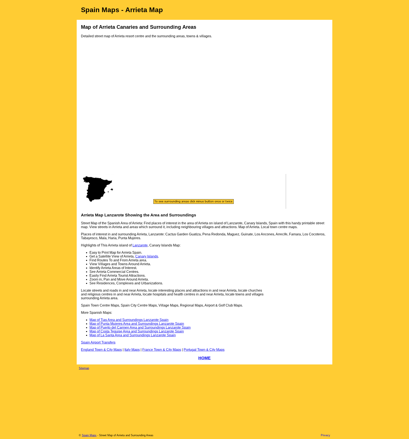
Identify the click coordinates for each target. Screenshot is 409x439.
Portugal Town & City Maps (204, 349)
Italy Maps (132, 349)
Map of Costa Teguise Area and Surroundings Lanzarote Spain (136, 331)
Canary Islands (146, 256)
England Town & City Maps (101, 349)
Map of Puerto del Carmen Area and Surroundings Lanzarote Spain (140, 327)
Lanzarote (140, 245)
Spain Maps (89, 435)
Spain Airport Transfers (98, 342)
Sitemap (84, 368)
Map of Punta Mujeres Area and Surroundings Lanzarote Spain (136, 323)
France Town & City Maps (161, 349)
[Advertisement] (98, 110)
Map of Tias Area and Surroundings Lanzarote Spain (128, 320)
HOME (204, 358)
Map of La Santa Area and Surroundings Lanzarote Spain (132, 335)
